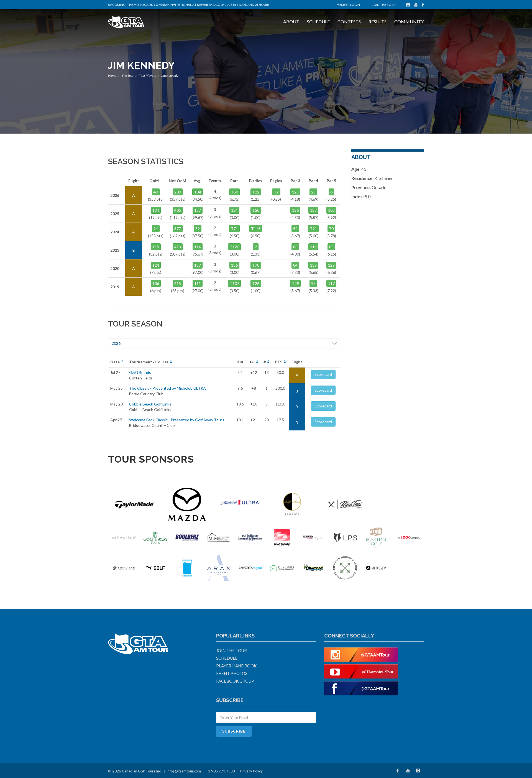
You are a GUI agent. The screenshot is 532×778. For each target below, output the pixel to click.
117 (331, 283)
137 (197, 210)
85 (331, 246)
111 (197, 283)
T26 (255, 283)
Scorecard (323, 374)
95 (313, 283)
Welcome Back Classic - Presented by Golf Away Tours (176, 419)
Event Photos (231, 673)
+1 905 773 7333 (220, 771)
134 (155, 210)
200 (177, 192)
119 (313, 246)
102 (331, 210)
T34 (197, 192)
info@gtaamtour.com (184, 771)
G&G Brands (140, 372)
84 (295, 265)
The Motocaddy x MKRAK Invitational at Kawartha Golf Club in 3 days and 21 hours (198, 4)
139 (313, 265)
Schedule (318, 21)
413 (177, 246)
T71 (234, 228)
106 (155, 283)
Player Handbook (236, 665)
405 (177, 210)
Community (409, 21)
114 (197, 246)
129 (331, 265)
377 (177, 228)
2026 (116, 343)
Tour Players (147, 75)
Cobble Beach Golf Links (150, 404)
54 (295, 228)
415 (177, 283)
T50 (234, 192)
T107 (234, 283)
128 (295, 192)
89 (197, 228)
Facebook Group (235, 680)
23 (313, 192)
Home (112, 75)
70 (331, 228)
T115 (255, 228)
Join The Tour (384, 4)
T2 (276, 192)
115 (155, 246)
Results (378, 21)
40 (156, 192)
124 (155, 265)
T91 (313, 228)
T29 (295, 283)
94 (156, 228)
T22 (255, 192)
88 (295, 246)
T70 (255, 265)
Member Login (348, 4)
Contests (349, 21)
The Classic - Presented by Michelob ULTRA (167, 388)
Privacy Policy (251, 771)
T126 (234, 246)
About (291, 21)
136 (295, 210)
